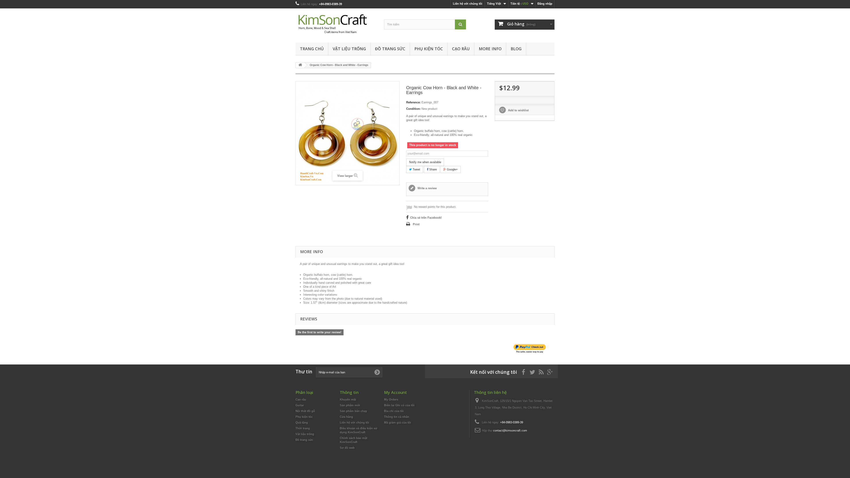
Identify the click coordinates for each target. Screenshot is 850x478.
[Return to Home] (300, 65)
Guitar (300, 405)
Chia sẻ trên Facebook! (426, 217)
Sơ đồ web (347, 447)
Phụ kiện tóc (428, 48)
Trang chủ (312, 48)
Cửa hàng (346, 416)
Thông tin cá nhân (396, 416)
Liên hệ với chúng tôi (467, 3)
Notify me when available (425, 162)
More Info (490, 48)
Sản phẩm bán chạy (353, 411)
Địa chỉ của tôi (394, 411)
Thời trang (303, 428)
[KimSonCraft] (336, 24)
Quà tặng (302, 422)
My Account (395, 392)
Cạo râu (461, 48)
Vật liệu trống (349, 48)
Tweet (416, 169)
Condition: (413, 108)
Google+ (452, 169)
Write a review (427, 188)
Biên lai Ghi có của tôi (399, 405)
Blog (516, 48)
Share (432, 169)
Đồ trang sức (390, 48)
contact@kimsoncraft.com (510, 430)
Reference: (413, 102)
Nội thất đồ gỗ (305, 411)
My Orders (391, 399)
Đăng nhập (544, 3)
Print (416, 224)
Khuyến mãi (348, 399)
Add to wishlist (518, 110)
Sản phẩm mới (350, 405)
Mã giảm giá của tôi (397, 422)
